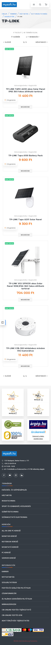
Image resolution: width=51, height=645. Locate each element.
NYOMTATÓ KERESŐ (10, 547)
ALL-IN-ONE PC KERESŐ (11, 531)
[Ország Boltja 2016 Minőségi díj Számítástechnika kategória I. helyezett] (38, 409)
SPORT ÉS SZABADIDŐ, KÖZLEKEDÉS (16, 506)
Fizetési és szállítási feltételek (16, 588)
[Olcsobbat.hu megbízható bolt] (13, 435)
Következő (41, 42)
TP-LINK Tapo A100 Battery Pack (25, 155)
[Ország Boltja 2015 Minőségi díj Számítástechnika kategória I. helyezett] (13, 409)
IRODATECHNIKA (8, 501)
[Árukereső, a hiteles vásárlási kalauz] (13, 424)
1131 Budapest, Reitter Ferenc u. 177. (16, 461)
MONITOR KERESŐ (9, 536)
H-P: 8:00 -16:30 (9, 466)
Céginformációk (9, 593)
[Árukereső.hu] (38, 433)
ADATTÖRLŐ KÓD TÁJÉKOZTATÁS (15, 620)
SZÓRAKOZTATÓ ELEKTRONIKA (14, 517)
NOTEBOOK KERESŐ (10, 541)
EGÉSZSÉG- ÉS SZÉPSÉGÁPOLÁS (14, 490)
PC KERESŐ (6, 552)
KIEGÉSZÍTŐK (9, 16)
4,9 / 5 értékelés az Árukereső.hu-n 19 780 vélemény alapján (24, 469)
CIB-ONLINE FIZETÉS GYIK (12, 615)
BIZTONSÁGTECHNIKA (39, 14)
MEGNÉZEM (25, 107)
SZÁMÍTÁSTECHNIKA (10, 512)
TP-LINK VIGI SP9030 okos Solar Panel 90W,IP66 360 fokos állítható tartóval (25, 286)
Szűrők (16, 37)
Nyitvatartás (8, 577)
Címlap (4, 14)
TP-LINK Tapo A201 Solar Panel (25, 219)
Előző (8, 42)
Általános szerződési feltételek (17, 599)
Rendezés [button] (33, 37)
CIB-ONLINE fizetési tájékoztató (16, 610)
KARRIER (5, 571)
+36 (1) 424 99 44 (10, 463)
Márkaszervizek (9, 604)
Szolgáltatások (9, 582)
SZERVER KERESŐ (9, 558)
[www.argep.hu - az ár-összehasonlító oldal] (38, 424)
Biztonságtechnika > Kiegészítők (25, 86)
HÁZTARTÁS (24, 14)
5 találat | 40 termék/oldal (25, 33)
